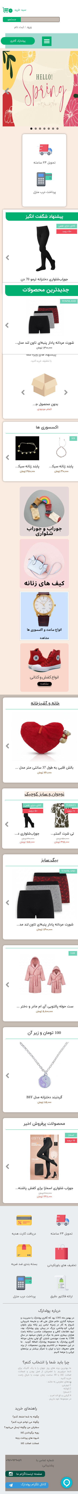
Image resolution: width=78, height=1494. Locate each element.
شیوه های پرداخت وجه (27, 1438)
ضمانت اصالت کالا (30, 1443)
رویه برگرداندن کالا (30, 1432)
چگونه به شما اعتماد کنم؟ (25, 1417)
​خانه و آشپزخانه (45, 703)
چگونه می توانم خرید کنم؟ (25, 1422)
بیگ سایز (49, 860)
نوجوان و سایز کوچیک (44, 794)
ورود (29, 27)
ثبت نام (19, 27)
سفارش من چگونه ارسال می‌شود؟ (21, 1427)
